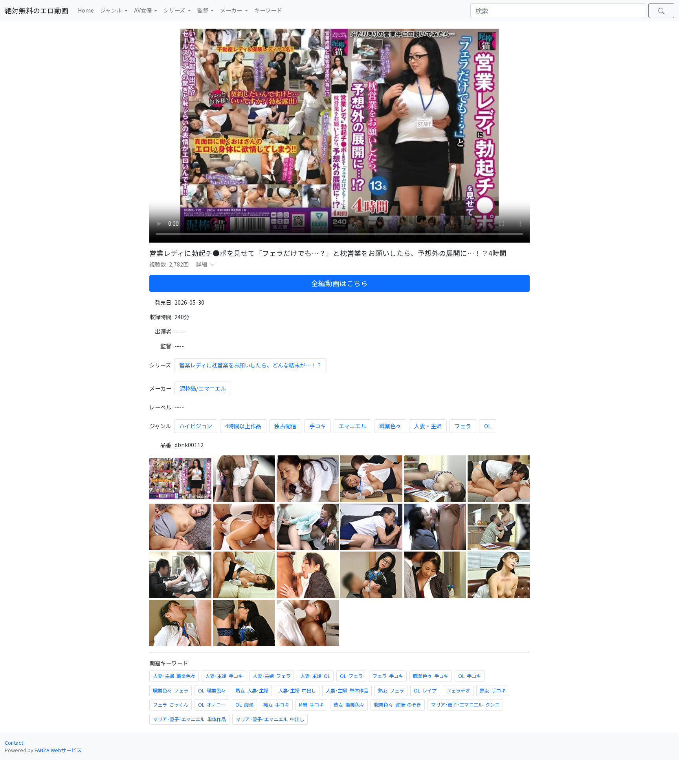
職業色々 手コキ (430, 676)
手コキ (317, 426)
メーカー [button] (231, 10)
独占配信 (285, 426)
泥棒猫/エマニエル (203, 388)
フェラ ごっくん (170, 704)
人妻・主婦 (428, 426)
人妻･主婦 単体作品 (347, 690)
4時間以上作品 (243, 426)
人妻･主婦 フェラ (271, 676)
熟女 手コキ (493, 690)
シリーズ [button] (174, 10)
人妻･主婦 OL (315, 676)
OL (487, 426)
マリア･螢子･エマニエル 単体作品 (189, 719)
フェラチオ (458, 690)
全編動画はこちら (339, 283)
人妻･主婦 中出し (297, 690)
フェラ (463, 426)
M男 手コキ (311, 704)
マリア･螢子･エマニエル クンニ (465, 704)
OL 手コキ (469, 676)
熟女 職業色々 (349, 704)
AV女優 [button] (143, 10)
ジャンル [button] (111, 10)
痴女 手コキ (276, 704)
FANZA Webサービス (58, 750)
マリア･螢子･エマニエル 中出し (270, 719)
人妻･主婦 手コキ (224, 676)
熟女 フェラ (391, 690)
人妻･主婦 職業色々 (174, 676)
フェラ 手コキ (388, 676)
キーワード (268, 10)
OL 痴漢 (244, 704)
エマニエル (352, 426)
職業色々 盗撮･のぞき (397, 704)
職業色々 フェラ (170, 690)
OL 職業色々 (212, 690)
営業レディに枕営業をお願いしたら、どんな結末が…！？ (250, 365)
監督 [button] (203, 10)
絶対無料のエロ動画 (36, 10)
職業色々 (390, 426)
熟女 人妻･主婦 (251, 690)
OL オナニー (212, 704)
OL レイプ (425, 690)
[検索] (661, 10)
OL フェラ (351, 676)
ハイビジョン (195, 426)
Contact (14, 742)
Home (86, 10)
